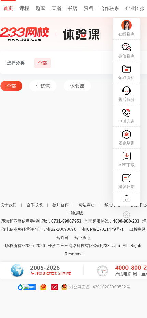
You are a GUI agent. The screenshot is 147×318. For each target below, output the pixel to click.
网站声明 (86, 204)
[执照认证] (43, 287)
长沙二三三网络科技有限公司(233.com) (84, 245)
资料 (88, 8)
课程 (24, 8)
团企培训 (126, 143)
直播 (56, 8)
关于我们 (8, 204)
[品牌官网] (26, 287)
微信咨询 (126, 56)
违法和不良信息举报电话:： (41, 221)
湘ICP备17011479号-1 (103, 229)
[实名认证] (54, 287)
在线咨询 (126, 34)
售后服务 (126, 99)
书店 (72, 8)
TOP (127, 200)
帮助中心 (112, 204)
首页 (8, 8)
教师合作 (60, 204)
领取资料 (126, 77)
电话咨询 (126, 121)
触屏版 (77, 213)
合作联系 (109, 8)
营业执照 (82, 237)
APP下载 (127, 165)
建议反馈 (126, 186)
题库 (40, 8)
